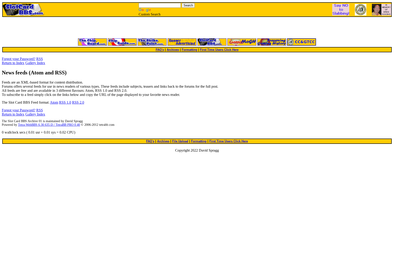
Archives (173, 49)
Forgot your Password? (18, 59)
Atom (54, 102)
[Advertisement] (142, 28)
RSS (39, 59)
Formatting (189, 49)
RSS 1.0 (65, 102)
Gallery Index (35, 63)
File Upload (180, 141)
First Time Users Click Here (219, 49)
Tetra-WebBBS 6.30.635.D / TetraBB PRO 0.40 (49, 124)
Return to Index (13, 63)
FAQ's (160, 49)
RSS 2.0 (78, 102)
